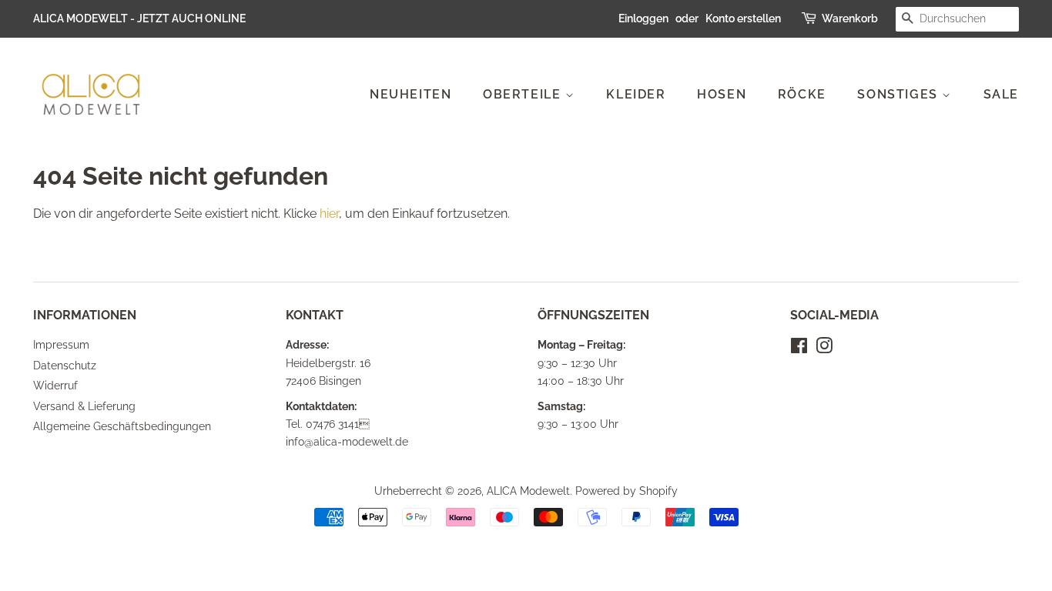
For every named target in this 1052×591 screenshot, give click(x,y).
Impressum (61, 345)
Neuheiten (410, 94)
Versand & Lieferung (84, 406)
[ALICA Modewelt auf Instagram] (824, 348)
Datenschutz (64, 365)
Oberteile (524, 94)
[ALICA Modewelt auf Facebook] (799, 348)
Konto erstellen (743, 18)
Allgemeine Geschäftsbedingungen (122, 426)
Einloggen (643, 18)
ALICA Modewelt (528, 491)
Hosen (721, 94)
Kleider (635, 94)
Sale (1001, 94)
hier (329, 213)
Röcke (802, 94)
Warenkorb (850, 18)
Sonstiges (899, 94)
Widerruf (55, 385)
